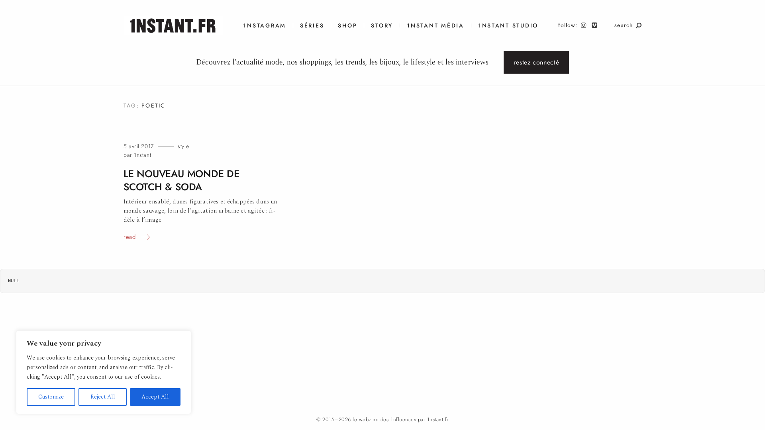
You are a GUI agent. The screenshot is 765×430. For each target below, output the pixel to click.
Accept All (155, 397)
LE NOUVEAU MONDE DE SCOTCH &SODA (181, 180)
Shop (347, 25)
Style (183, 146)
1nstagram (264, 25)
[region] (103, 372)
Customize (51, 397)
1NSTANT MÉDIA (435, 25)
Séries (312, 25)
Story (382, 25)
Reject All (102, 397)
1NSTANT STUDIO (508, 25)
